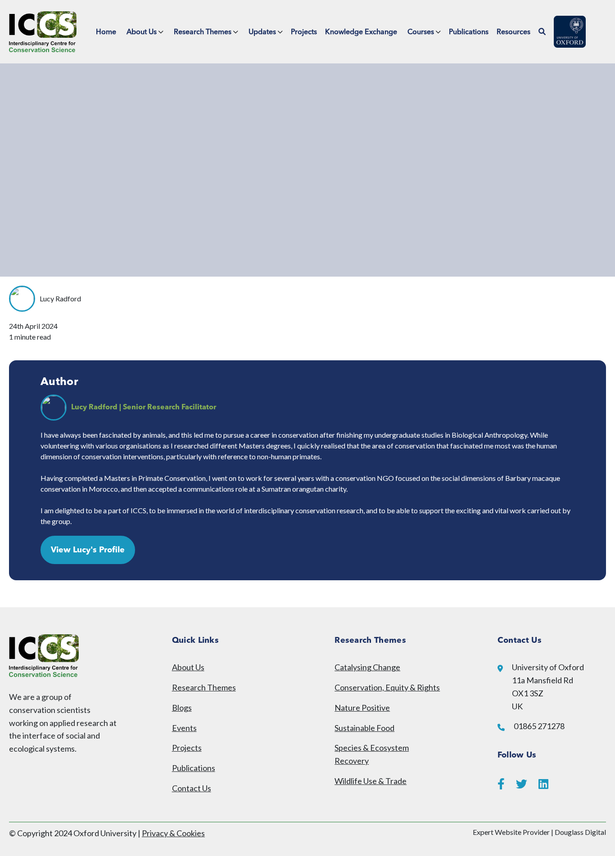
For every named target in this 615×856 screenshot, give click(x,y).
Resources (513, 32)
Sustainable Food (364, 728)
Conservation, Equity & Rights (387, 687)
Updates (262, 32)
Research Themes (202, 32)
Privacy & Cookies (173, 833)
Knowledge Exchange (361, 32)
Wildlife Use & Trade (371, 781)
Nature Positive (362, 708)
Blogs (182, 708)
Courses (420, 32)
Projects (304, 32)
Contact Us (191, 788)
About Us (142, 32)
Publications (468, 32)
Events (184, 728)
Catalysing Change (367, 667)
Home (106, 32)
